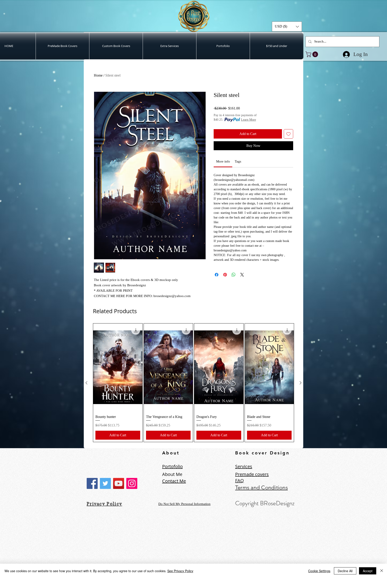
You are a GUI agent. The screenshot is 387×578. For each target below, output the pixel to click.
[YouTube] (118, 483)
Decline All (345, 571)
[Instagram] (131, 483)
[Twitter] (105, 483)
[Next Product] (300, 382)
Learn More (248, 119)
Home (98, 75)
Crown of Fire (58, 550)
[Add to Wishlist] (288, 134)
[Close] (381, 570)
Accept (367, 571)
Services (243, 466)
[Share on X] (242, 274)
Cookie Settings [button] (319, 571)
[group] (193, 382)
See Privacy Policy (180, 571)
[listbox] (287, 26)
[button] (287, 26)
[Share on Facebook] (216, 274)
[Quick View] (117, 367)
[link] (312, 54)
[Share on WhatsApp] (233, 274)
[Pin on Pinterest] (225, 274)
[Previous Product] (86, 382)
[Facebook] (92, 483)
